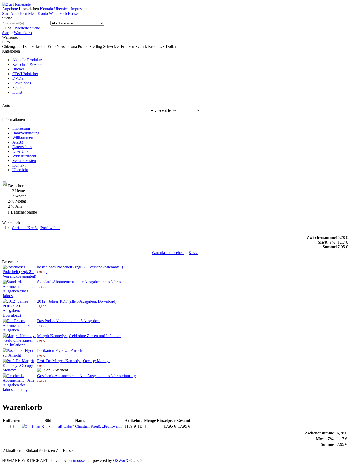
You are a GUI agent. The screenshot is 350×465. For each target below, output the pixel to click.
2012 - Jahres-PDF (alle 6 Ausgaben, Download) (76, 301)
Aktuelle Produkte (27, 60)
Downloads (21, 83)
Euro (52, 46)
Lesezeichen (29, 9)
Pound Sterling (90, 46)
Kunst (17, 92)
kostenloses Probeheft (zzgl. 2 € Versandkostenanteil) (80, 267)
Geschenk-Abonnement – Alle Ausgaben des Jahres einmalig (86, 375)
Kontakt (46, 9)
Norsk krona (67, 46)
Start (5, 13)
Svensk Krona (146, 46)
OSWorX (120, 460)
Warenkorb (58, 13)
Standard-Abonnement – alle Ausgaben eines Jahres (79, 282)
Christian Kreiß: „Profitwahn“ (36, 228)
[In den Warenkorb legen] (46, 271)
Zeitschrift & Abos (27, 64)
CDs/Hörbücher (25, 74)
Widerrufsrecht (24, 156)
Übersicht (62, 9)
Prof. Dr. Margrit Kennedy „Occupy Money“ (73, 361)
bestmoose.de (78, 460)
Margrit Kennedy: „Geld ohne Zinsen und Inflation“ (79, 335)
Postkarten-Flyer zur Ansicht (60, 350)
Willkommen (22, 137)
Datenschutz (22, 147)
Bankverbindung (25, 133)
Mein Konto (38, 13)
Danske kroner (35, 46)
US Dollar (167, 46)
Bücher (18, 69)
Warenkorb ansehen (168, 252)
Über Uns (20, 151)
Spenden (19, 87)
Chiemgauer (12, 46)
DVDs (17, 78)
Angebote (10, 9)
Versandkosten (24, 160)
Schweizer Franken (118, 46)
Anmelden (18, 13)
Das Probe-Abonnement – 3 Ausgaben (68, 321)
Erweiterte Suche (26, 28)
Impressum (79, 9)
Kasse (73, 13)
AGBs (17, 142)
